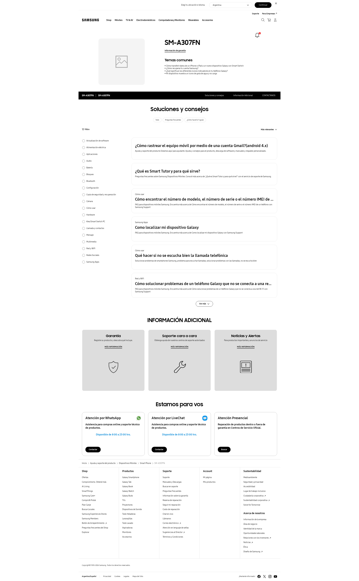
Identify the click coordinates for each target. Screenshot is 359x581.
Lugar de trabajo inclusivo (254, 491)
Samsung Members (90, 518)
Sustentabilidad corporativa (255, 500)
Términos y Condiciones (173, 537)
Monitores (126, 532)
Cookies (117, 576)
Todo (157, 120)
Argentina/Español (89, 576)
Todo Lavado (127, 523)
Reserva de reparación (172, 500)
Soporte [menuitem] (255, 13)
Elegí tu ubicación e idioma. (193, 5)
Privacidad (107, 576)
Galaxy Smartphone (130, 477)
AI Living (85, 486)
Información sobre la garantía (175, 496)
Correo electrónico (171, 523)
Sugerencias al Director (173, 532)
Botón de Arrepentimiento (93, 523)
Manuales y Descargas (172, 482)
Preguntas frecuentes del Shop (95, 528)
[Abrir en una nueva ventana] (259, 576)
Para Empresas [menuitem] (268, 13)
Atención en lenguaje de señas (176, 528)
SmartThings (87, 491)
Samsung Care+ (88, 496)
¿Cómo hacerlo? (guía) (195, 120)
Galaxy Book (127, 486)
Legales (126, 576)
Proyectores (127, 505)
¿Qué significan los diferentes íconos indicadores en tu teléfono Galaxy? (197, 71)
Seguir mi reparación (171, 505)
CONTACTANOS (268, 95)
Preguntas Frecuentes (172, 491)
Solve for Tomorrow (251, 505)
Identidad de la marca (252, 529)
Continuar (263, 5)
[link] (257, 35)
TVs (123, 500)
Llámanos (167, 518)
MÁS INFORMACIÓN (113, 347)
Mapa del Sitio (138, 576)
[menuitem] (109, 20)
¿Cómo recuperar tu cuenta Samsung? (182, 68)
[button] (204, 148)
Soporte (166, 477)
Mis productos (209, 482)
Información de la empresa (254, 519)
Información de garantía (175, 50)
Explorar (85, 532)
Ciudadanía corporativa (253, 496)
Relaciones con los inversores (256, 538)
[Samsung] (90, 20)
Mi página (207, 477)
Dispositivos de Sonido (132, 509)
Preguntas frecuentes (173, 120)
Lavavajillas (127, 518)
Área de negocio (250, 524)
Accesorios (127, 537)
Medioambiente (250, 477)
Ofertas (85, 477)
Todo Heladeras (128, 514)
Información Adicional (243, 95)
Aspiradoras (127, 528)
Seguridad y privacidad (253, 482)
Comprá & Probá (89, 500)
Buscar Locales (88, 509)
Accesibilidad (249, 486)
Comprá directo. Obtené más (94, 482)
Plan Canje (86, 505)
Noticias (247, 542)
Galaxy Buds (127, 496)
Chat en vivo (168, 514)
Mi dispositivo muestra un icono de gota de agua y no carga (191, 73)
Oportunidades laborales (254, 533)
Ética (245, 547)
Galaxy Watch (128, 491)
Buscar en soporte (170, 486)
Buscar (224, 449)
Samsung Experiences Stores (94, 514)
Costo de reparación (171, 509)
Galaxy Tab (126, 482)
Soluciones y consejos (214, 95)
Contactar (93, 449)
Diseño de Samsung (252, 551)
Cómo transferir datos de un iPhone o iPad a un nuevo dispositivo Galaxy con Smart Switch (205, 66)
